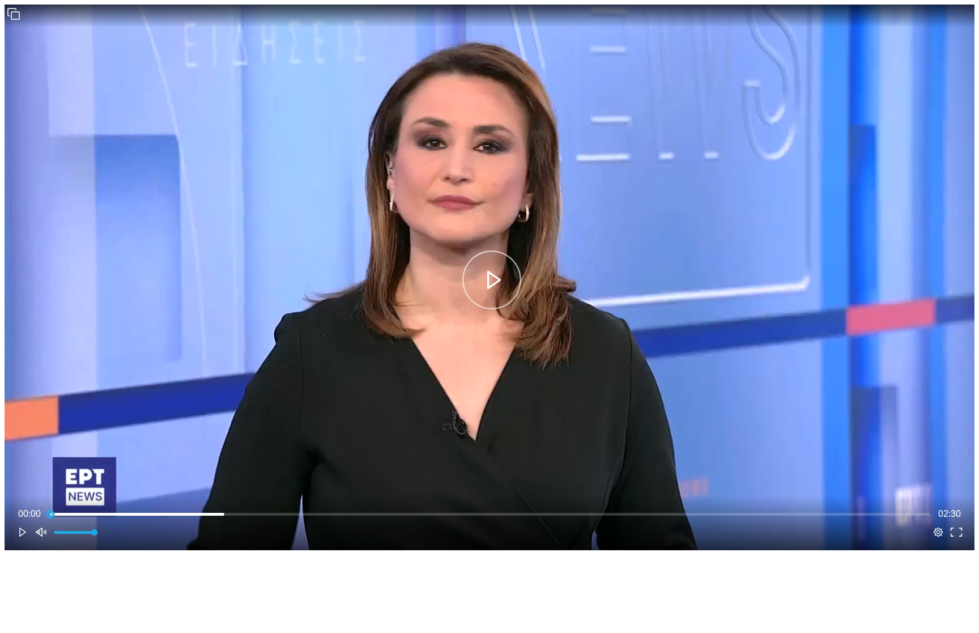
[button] (14, 14)
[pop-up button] (938, 532)
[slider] (489, 514)
